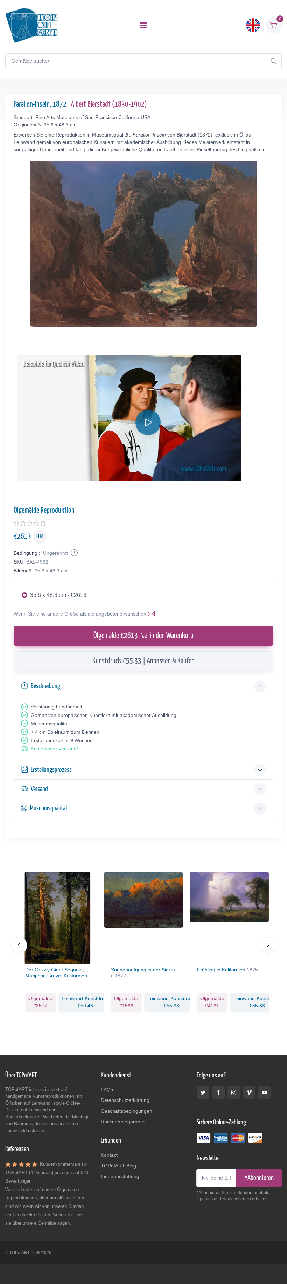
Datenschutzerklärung (125, 1100)
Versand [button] (39, 789)
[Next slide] (268, 945)
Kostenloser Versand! (54, 748)
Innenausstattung (120, 1176)
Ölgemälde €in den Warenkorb (143, 636)
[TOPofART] (31, 25)
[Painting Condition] (73, 553)
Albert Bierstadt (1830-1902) (109, 104)
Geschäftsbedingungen (126, 1111)
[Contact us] (153, 614)
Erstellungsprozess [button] (51, 769)
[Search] (273, 61)
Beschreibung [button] (45, 686)
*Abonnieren (259, 1178)
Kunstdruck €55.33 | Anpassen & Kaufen (143, 661)
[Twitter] (203, 1092)
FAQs (107, 1089)
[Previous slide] (18, 945)
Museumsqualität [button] (49, 808)
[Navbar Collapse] (143, 25)
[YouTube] (264, 1092)
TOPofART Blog (118, 1166)
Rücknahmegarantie (123, 1121)
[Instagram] (233, 1092)
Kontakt (109, 1155)
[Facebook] (218, 1092)
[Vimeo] (249, 1092)
